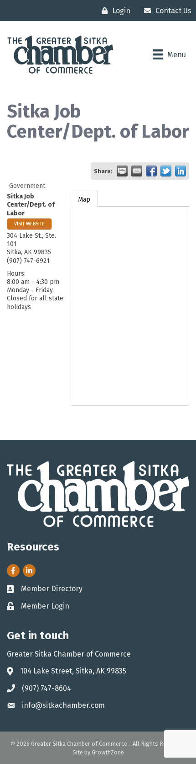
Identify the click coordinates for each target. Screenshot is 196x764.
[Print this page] (122, 171)
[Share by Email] (136, 171)
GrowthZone (108, 752)
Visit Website (29, 224)
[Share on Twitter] (165, 171)
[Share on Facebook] (151, 171)
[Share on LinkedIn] (180, 171)
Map (84, 199)
